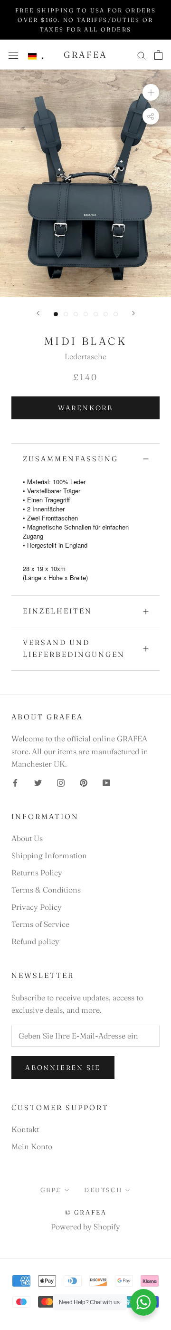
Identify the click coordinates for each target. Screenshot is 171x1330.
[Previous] (38, 313)
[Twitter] (38, 782)
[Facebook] (15, 782)
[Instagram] (61, 782)
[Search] (141, 54)
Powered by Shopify (85, 1226)
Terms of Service (40, 924)
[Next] (133, 313)
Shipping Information (49, 855)
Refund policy (35, 941)
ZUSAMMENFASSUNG (70, 458)
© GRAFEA (86, 1212)
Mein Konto (31, 1146)
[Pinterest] (83, 782)
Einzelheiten (57, 610)
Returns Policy (36, 872)
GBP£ (50, 1190)
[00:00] (85, 183)
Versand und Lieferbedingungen (74, 648)
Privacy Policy (36, 907)
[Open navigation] (13, 55)
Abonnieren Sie (63, 1067)
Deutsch (103, 1190)
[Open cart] (158, 55)
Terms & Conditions (46, 889)
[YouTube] (106, 782)
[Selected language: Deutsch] (36, 56)
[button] (36, 56)
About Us (27, 838)
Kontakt (25, 1129)
